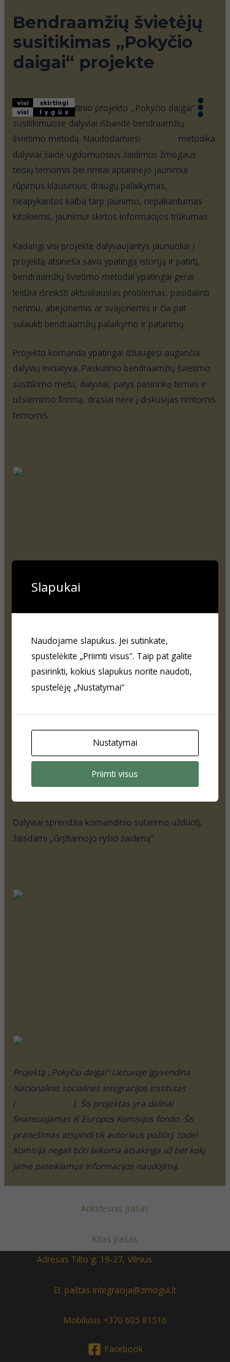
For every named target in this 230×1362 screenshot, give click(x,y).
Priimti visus (115, 774)
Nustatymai (115, 742)
